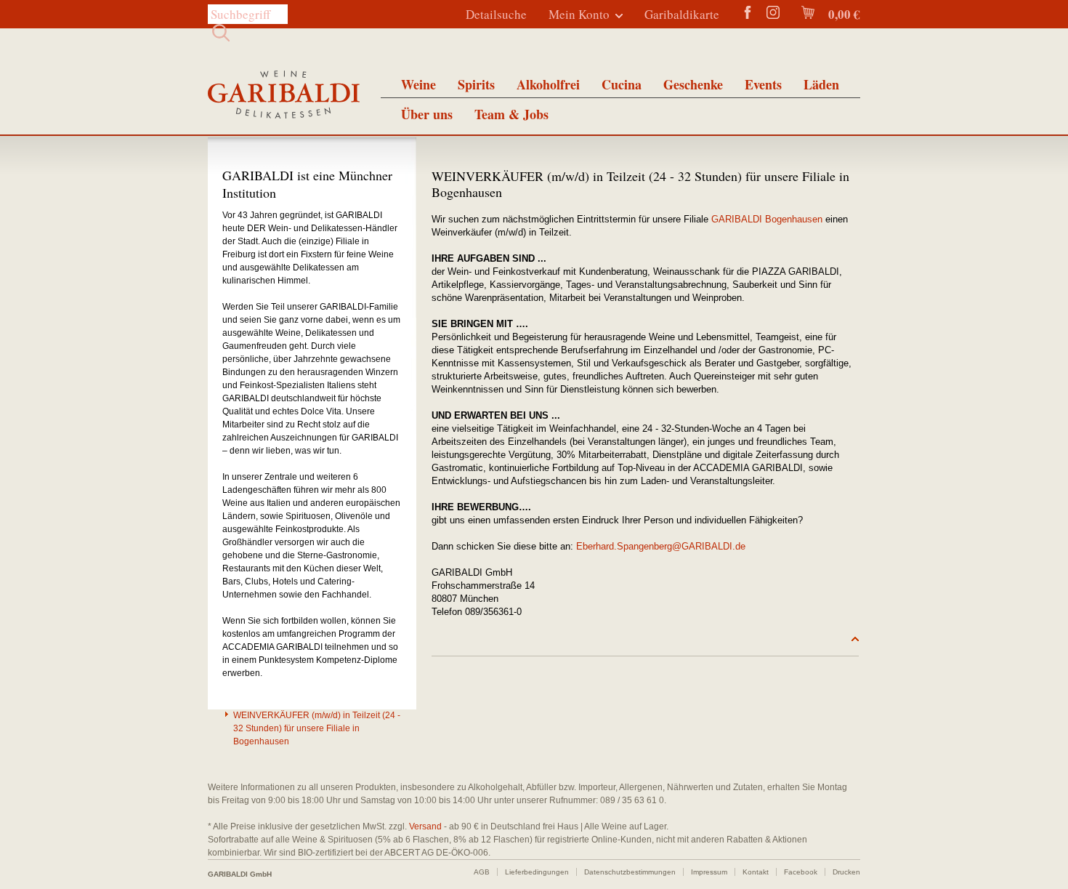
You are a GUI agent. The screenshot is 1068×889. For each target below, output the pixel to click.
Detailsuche (496, 14)
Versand (425, 826)
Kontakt (756, 872)
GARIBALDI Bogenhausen (766, 219)
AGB (482, 872)
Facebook (800, 872)
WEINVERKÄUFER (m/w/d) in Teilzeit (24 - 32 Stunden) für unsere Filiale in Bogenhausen (316, 728)
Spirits (476, 84)
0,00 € (842, 14)
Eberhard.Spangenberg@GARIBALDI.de (660, 546)
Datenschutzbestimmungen (630, 872)
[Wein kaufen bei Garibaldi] (284, 96)
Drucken (846, 872)
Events (763, 84)
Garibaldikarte (681, 14)
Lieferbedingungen (537, 872)
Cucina (622, 84)
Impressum (709, 872)
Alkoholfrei (548, 84)
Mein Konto (579, 14)
